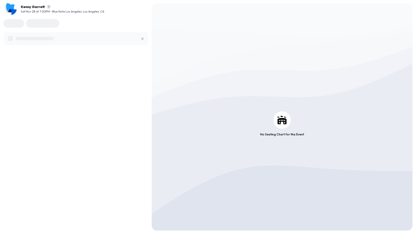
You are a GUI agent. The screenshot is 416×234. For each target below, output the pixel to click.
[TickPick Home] (10, 9)
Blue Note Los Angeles (67, 11)
